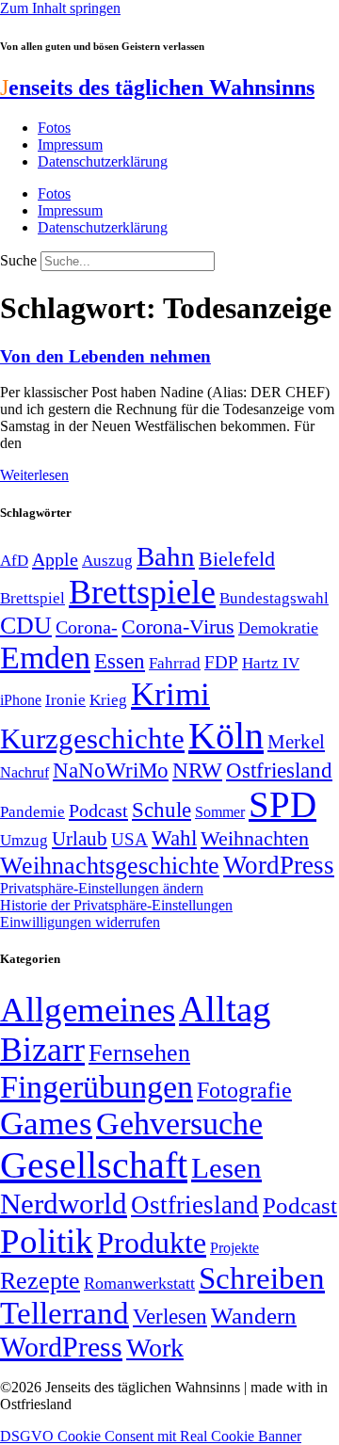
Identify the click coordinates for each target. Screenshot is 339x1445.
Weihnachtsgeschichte (109, 865)
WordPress (278, 865)
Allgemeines (87, 1009)
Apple (55, 559)
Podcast (98, 810)
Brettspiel (32, 598)
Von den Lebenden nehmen (105, 356)
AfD (14, 561)
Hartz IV (270, 662)
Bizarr (42, 1049)
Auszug (107, 560)
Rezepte (40, 1280)
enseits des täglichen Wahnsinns (157, 87)
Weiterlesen (34, 475)
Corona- (87, 627)
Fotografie (244, 1090)
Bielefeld (237, 558)
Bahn (166, 556)
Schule (161, 809)
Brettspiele (142, 592)
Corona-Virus (177, 626)
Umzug (24, 840)
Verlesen (170, 1316)
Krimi (170, 694)
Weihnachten (255, 838)
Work (155, 1347)
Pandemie (32, 812)
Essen (119, 661)
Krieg (108, 699)
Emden (45, 657)
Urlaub (79, 838)
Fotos (54, 128)
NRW (197, 770)
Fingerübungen (96, 1086)
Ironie (65, 700)
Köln (226, 735)
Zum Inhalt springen (60, 8)
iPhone (20, 700)
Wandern (254, 1315)
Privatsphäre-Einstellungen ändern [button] (101, 888)
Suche (18, 260)
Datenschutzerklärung (103, 161)
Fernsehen (139, 1053)
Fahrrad (175, 663)
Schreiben (262, 1278)
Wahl (174, 838)
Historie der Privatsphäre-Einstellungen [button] (116, 905)
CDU (26, 625)
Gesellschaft (93, 1165)
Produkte (151, 1243)
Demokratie (278, 627)
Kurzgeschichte (92, 738)
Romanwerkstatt (139, 1283)
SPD (282, 804)
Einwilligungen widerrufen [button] (80, 922)
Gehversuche (179, 1123)
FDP (221, 662)
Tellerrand (64, 1313)
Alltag (225, 1008)
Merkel (296, 741)
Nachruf (24, 772)
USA (129, 839)
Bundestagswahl (274, 598)
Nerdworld (63, 1203)
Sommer (220, 812)
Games (46, 1123)
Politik (46, 1241)
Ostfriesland (279, 770)
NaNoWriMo (111, 770)
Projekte (234, 1248)
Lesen (226, 1167)
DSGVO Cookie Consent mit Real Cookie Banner (150, 1436)
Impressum (70, 144)
